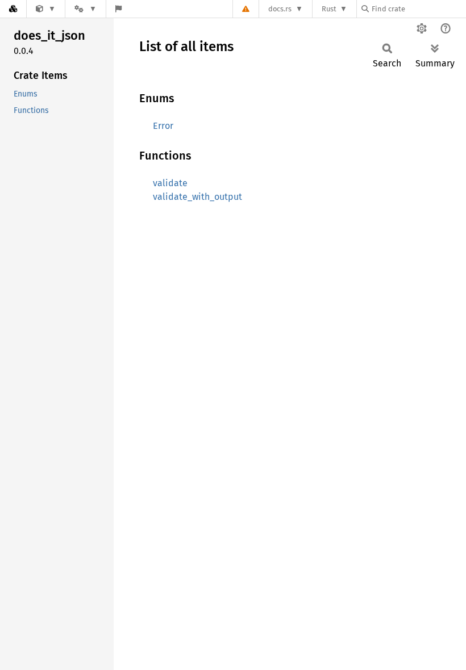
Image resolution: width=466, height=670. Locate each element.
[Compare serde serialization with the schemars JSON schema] (46, 9)
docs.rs (280, 9)
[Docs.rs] (13, 9)
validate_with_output (197, 196)
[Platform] (85, 9)
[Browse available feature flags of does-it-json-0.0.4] (118, 9)
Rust (329, 9)
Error (163, 125)
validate (170, 183)
